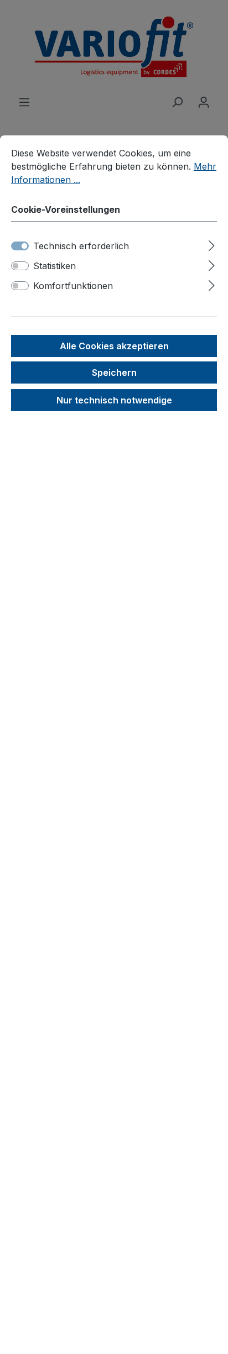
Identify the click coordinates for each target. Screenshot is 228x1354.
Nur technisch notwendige (114, 400)
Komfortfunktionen (73, 285)
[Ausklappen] (211, 244)
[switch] (20, 265)
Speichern (114, 372)
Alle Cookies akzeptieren (114, 345)
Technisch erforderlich (81, 245)
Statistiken (54, 265)
